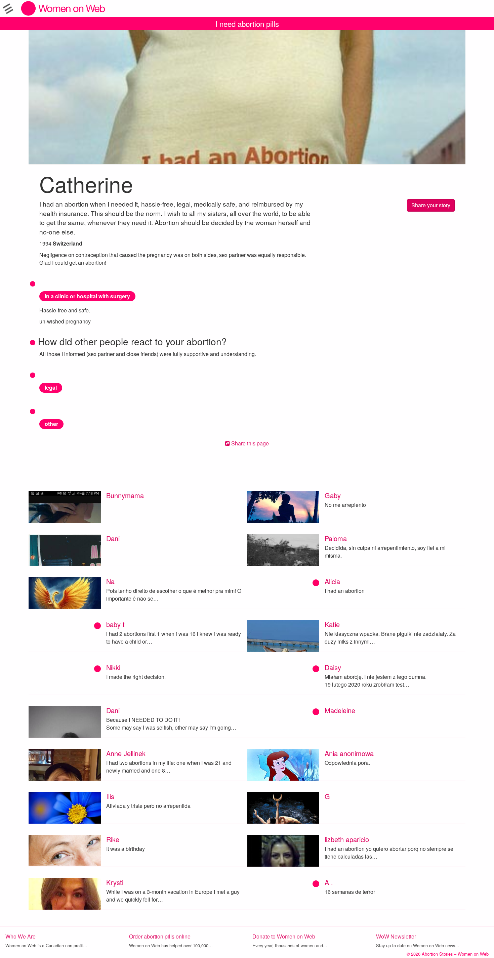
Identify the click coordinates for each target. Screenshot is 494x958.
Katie (332, 624)
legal (51, 387)
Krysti (114, 882)
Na (110, 581)
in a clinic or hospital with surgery (87, 296)
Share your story (430, 205)
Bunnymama (125, 495)
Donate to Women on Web (283, 936)
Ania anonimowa (349, 753)
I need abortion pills (247, 23)
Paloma (336, 538)
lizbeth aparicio (347, 839)
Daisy (333, 667)
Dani (113, 538)
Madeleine (340, 710)
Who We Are (20, 936)
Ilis (110, 796)
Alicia (332, 581)
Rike (112, 839)
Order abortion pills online (160, 936)
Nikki (113, 667)
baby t (115, 624)
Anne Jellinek (126, 753)
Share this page (249, 443)
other (51, 424)
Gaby (333, 495)
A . (329, 882)
